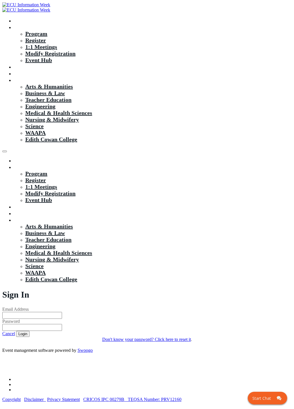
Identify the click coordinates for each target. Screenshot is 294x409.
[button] (8, 333)
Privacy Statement (63, 399)
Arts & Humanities (49, 86)
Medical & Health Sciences (58, 113)
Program (36, 33)
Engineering (40, 106)
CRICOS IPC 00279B (105, 399)
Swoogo (85, 350)
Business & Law (45, 93)
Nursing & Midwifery (52, 119)
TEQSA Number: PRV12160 (154, 399)
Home (21, 20)
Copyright (11, 399)
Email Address (15, 309)
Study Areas (29, 80)
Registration (29, 27)
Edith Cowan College (51, 139)
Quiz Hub (26, 66)
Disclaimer (35, 399)
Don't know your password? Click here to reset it (146, 339)
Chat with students (37, 73)
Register (35, 40)
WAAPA (35, 133)
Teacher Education (48, 100)
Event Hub (38, 60)
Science (34, 126)
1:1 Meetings (41, 47)
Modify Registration (50, 53)
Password (11, 321)
